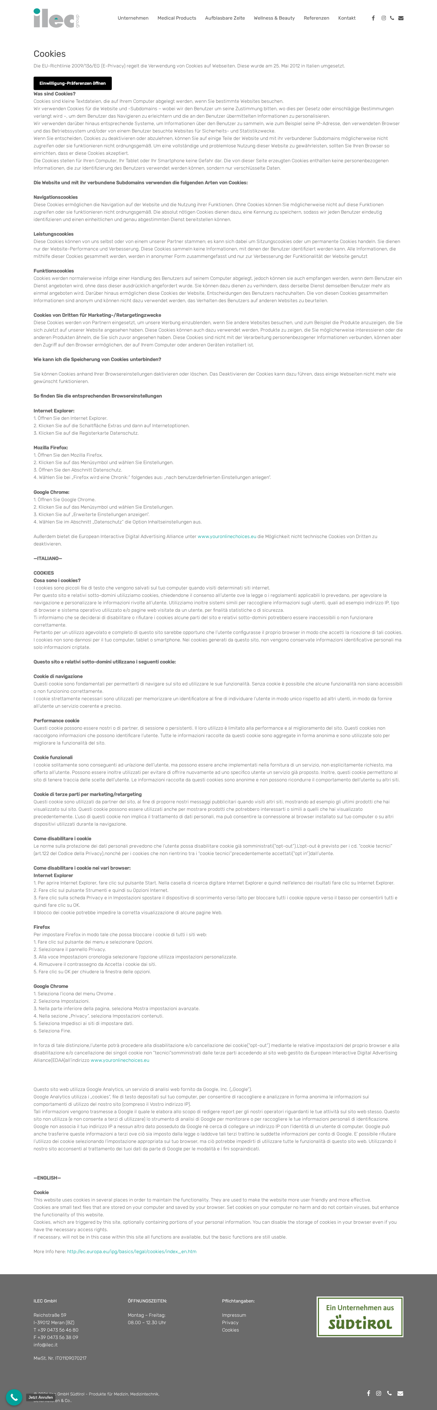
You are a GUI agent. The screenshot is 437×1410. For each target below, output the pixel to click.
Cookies (230, 1330)
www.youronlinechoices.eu (227, 536)
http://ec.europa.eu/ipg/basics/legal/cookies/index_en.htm (132, 1251)
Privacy (230, 1322)
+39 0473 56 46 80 (57, 1330)
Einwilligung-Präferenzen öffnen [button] (73, 83)
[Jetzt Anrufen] (14, 1397)
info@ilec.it (46, 1345)
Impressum (234, 1315)
